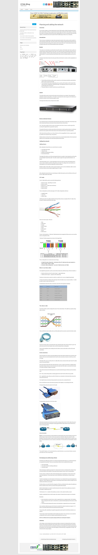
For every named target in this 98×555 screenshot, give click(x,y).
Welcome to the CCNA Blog (24, 45)
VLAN (21, 58)
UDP (33, 57)
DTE (23, 55)
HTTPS (33, 55)
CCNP (27, 54)
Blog (31, 9)
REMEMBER (24, 57)
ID (20, 56)
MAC (32, 56)
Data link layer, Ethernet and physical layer (48, 539)
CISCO (32, 54)
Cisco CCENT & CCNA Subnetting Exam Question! (28, 37)
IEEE (22, 56)
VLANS (23, 58)
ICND (35, 55)
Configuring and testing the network (69, 539)
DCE (35, 54)
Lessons (26, 9)
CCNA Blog (25, 4)
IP (25, 56)
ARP (20, 54)
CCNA (23, 54)
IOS (24, 56)
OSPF (21, 57)
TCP (31, 57)
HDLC (28, 55)
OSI (34, 56)
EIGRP (26, 55)
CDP (29, 54)
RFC (27, 57)
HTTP (30, 55)
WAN (26, 58)
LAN (29, 56)
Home (22, 9)
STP (29, 57)
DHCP (21, 55)
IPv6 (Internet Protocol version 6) (25, 39)
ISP (27, 56)
